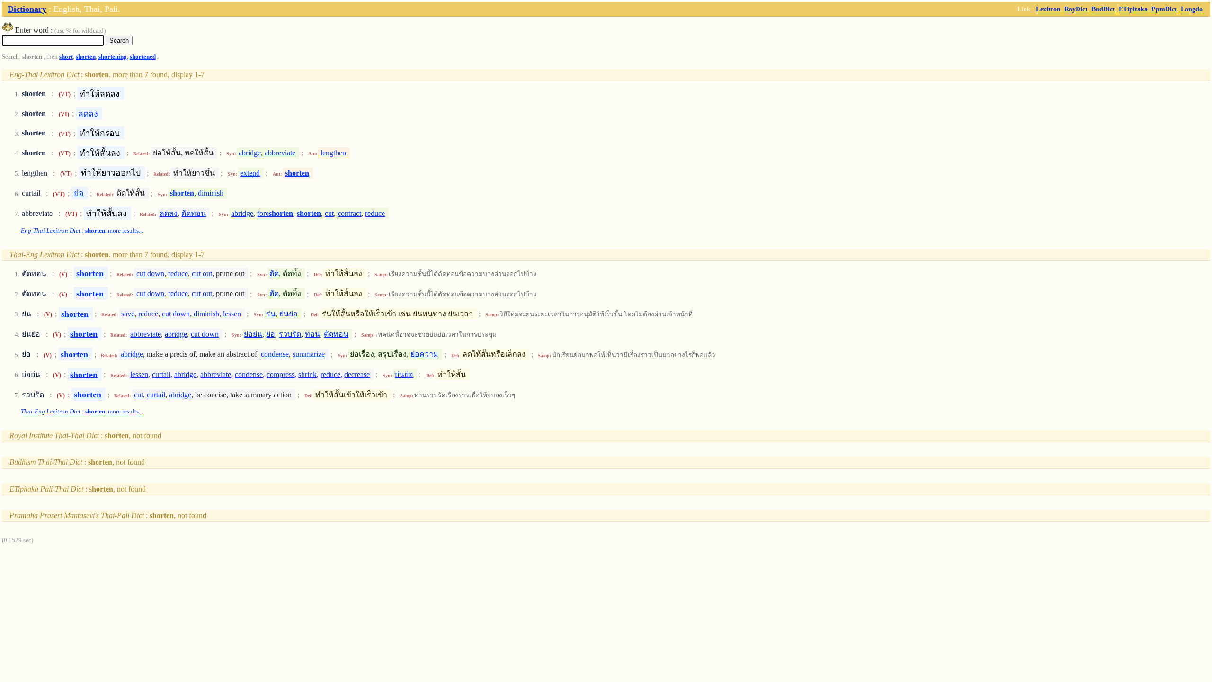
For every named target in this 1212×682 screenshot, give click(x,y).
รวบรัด (290, 334)
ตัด (274, 273)
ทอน (312, 334)
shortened (143, 57)
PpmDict (1164, 9)
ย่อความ (424, 354)
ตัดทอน (193, 213)
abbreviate (280, 153)
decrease (357, 374)
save (127, 314)
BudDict (1103, 9)
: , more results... (82, 230)
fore (275, 213)
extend (250, 173)
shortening (112, 57)
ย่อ (79, 193)
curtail (161, 374)
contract (349, 213)
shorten (86, 57)
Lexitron (1048, 9)
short (66, 57)
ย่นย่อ (288, 314)
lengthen (333, 153)
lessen (232, 314)
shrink (307, 374)
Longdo (1192, 9)
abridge (250, 153)
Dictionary (27, 9)
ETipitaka (1133, 9)
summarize (309, 354)
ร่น (271, 314)
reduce (375, 213)
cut (329, 213)
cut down (150, 273)
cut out (202, 273)
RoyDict (1075, 9)
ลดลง (88, 113)
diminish (210, 193)
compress (280, 374)
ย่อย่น (253, 334)
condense (275, 354)
